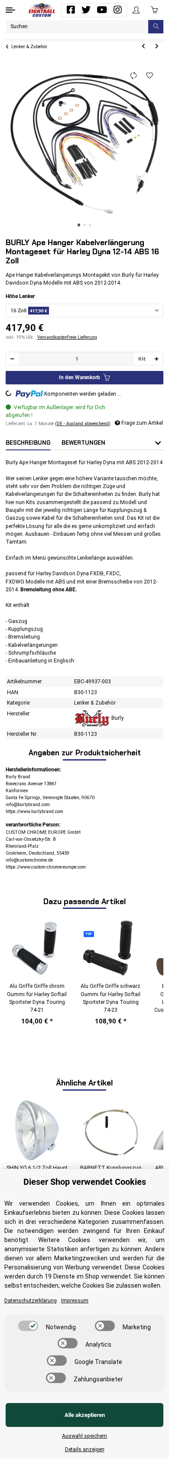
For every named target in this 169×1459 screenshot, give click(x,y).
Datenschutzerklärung (30, 1301)
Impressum (74, 1301)
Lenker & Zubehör (95, 703)
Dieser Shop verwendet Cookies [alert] (84, 1182)
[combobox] (84, 310)
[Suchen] (155, 26)
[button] (136, 10)
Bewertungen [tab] (83, 442)
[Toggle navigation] (10, 10)
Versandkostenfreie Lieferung (67, 337)
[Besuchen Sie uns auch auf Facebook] (70, 10)
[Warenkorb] (154, 10)
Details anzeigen (84, 1449)
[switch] (28, 1326)
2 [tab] (84, 224)
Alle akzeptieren (85, 1415)
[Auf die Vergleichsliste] (133, 76)
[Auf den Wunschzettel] (149, 76)
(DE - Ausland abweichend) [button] (82, 423)
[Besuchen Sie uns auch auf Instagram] (117, 10)
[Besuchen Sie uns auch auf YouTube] (102, 10)
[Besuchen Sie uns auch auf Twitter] (86, 10)
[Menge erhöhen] (156, 358)
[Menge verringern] (12, 358)
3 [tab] (90, 224)
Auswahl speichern (84, 1436)
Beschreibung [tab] (28, 442)
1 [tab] (79, 224)
